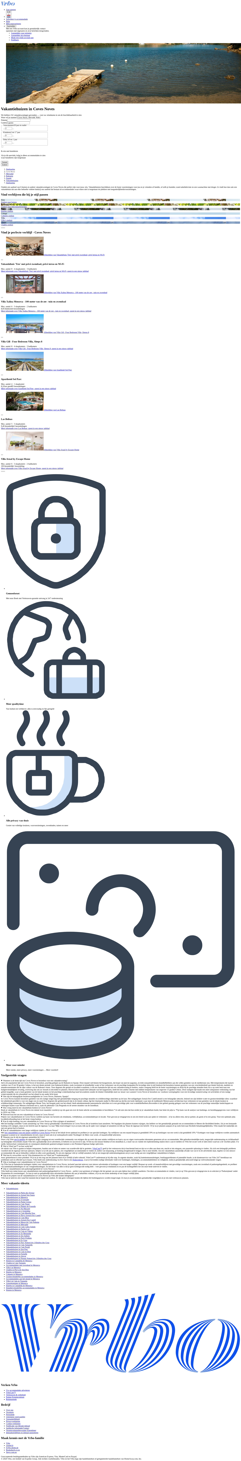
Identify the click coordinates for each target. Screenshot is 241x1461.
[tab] (12, 1189)
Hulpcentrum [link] (78, 1160)
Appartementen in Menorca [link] (17, 1283)
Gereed (4, 162)
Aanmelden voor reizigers (21, 33)
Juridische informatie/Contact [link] (17, 1428)
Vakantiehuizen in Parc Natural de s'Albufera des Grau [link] (27, 1243)
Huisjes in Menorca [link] (13, 1272)
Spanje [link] (8, 178)
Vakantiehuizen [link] (12, 180)
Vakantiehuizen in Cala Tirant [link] (17, 1204)
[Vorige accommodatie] (2, 471)
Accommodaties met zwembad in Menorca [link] (23, 1265)
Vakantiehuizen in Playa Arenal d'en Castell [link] (23, 1215)
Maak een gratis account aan (22, 38)
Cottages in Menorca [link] (14, 1274)
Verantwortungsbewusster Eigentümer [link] (21, 1430)
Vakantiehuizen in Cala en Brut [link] (18, 1252)
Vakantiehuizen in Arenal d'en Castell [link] (21, 1220)
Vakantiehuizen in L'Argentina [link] (18, 1211)
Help (8, 21)
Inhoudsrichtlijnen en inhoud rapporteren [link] (22, 1433)
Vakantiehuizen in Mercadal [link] (17, 1224)
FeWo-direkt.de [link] (12, 1448)
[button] (120, 1183)
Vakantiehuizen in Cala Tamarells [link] (19, 1245)
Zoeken (4, 165)
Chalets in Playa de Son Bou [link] (17, 1270)
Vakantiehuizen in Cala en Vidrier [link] (19, 1231)
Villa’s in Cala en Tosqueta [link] (16, 1281)
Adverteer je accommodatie (17, 19)
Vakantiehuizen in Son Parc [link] (17, 1249)
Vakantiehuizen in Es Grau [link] (16, 1240)
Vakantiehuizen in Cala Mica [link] (17, 1218)
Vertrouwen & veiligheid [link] (16, 1395)
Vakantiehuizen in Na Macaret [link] (18, 1209)
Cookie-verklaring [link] (13, 1424)
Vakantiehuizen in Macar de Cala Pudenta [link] (22, 1222)
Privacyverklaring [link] (13, 1421)
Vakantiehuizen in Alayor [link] (16, 1256)
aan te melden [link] (19, 1139)
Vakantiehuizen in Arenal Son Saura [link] (20, 1195)
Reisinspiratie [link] (11, 1399)
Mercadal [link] (9, 174)
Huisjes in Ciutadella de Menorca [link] (19, 1286)
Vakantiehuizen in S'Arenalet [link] (17, 1200)
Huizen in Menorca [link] (13, 1290)
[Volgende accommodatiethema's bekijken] (4, 227)
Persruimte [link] (10, 1414)
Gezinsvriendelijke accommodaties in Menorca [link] (24, 1276)
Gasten (4, 123)
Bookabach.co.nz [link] (13, 1450)
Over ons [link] (9, 1410)
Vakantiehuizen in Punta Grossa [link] (18, 1202)
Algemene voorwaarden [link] (15, 1417)
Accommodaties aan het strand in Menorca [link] (23, 1279)
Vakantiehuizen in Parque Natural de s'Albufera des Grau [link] (28, 1258)
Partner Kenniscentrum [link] (15, 1397)
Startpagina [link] (10, 169)
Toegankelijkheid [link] (13, 1419)
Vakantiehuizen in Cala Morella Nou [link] (20, 1213)
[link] (32, 40)
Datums (4, 120)
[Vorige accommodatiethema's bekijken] (2, 227)
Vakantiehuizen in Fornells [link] (16, 1254)
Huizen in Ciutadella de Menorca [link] (19, 1261)
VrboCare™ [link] (97, 1148)
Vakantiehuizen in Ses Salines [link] (18, 1236)
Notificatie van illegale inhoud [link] (18, 1426)
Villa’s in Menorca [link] (13, 1267)
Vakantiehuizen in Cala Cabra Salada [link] (20, 1227)
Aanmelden (11, 26)
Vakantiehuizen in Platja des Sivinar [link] (20, 1193)
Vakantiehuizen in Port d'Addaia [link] (19, 1238)
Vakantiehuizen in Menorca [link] (17, 1197)
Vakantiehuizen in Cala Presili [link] (18, 1247)
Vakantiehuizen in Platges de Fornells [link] (21, 1206)
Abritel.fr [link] (9, 1445)
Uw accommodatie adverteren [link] (18, 1390)
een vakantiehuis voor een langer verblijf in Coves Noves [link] (27, 1133)
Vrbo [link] (8, 1443)
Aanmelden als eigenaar (20, 35)
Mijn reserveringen (13, 24)
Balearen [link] (9, 176)
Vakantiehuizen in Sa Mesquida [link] (18, 1233)
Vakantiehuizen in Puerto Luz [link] (17, 1229)
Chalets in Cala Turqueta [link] (16, 1263)
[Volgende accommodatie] (4, 471)
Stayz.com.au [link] (11, 1452)
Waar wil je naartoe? (9, 117)
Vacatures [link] (10, 1412)
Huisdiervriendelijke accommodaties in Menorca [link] (25, 1288)
